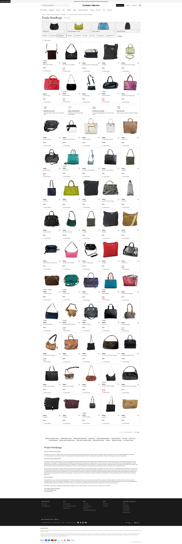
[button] (140, 5)
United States (53, 542)
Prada (48, 14)
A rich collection (78, 481)
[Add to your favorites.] (59, 63)
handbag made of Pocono (71, 466)
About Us (109, 10)
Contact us (105, 506)
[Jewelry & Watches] (89, 10)
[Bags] (77, 10)
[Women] (61, 10)
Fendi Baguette (53, 440)
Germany (58, 542)
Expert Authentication (74, 111)
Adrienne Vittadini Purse (52, 438)
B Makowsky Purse (66, 438)
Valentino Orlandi (117, 440)
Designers (51, 10)
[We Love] (101, 10)
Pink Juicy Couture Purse (84, 440)
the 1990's (98, 473)
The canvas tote (48, 491)
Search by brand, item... (49, 5)
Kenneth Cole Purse (98, 440)
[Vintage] (95, 10)
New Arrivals (44, 10)
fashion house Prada (88, 454)
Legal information (56, 522)
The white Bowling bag (50, 490)
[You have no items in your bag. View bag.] (140, 5)
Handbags (63, 14)
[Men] (65, 10)
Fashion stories (126, 512)
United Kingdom (47, 542)
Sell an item (120, 5)
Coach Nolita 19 (115, 438)
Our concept (44, 504)
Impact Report (126, 508)
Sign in (128, 5)
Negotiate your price (49, 111)
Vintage (92, 10)
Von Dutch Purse (128, 440)
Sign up (134, 5)
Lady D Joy (132, 438)
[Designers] (55, 10)
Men (63, 10)
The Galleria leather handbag (52, 488)
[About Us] (113, 10)
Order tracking (66, 504)
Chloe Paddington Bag (103, 438)
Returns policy (66, 508)
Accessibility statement (46, 522)
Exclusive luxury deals (98, 111)
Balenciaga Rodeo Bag (79, 438)
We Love (98, 10)
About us (125, 504)
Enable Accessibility (5, 1)
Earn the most (120, 111)
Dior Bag (124, 438)
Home (43, 14)
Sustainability (126, 506)
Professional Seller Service (89, 510)
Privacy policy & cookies (70, 522)
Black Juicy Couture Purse (67, 440)
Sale (104, 10)
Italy (65, 542)
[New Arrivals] (47, 10)
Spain (62, 542)
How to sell (85, 504)
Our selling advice (87, 506)
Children (69, 10)
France (42, 542)
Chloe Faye (91, 438)
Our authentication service (69, 506)
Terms (62, 522)
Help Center (106, 504)
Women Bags (55, 14)
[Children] (72, 10)
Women (58, 10)
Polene (108, 440)
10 (135, 432)
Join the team (126, 510)
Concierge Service (45, 506)
